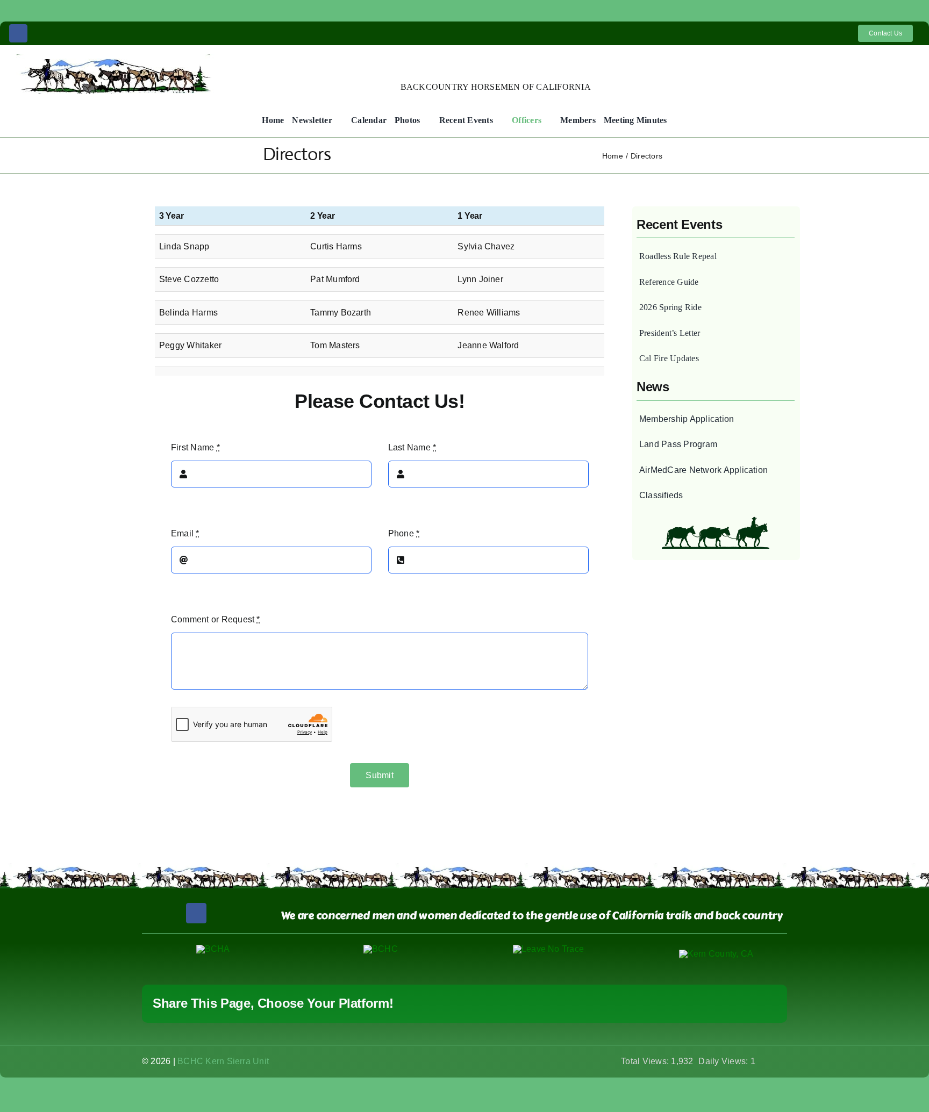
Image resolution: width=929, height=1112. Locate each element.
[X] (611, 1003)
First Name (195, 447)
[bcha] (213, 948)
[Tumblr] (698, 1003)
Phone (404, 533)
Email (185, 533)
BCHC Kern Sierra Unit (223, 1061)
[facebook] (18, 33)
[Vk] (732, 1003)
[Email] (767, 1003)
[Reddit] (629, 1003)
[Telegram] (681, 1003)
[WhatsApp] (663, 1003)
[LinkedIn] (646, 1003)
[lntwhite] (548, 948)
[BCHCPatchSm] (380, 948)
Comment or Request (215, 619)
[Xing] (750, 1003)
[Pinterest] (715, 1003)
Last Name (412, 447)
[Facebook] (594, 1003)
